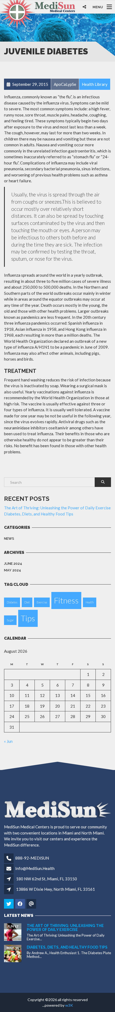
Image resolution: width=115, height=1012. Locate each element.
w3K (69, 1005)
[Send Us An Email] (31, 904)
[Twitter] (9, 904)
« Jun (8, 741)
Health (90, 602)
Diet (27, 602)
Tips (28, 618)
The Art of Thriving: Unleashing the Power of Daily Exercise (57, 507)
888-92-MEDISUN (32, 858)
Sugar (10, 620)
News (9, 539)
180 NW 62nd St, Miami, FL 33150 (46, 878)
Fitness (66, 600)
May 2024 (12, 570)
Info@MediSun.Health (35, 868)
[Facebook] (20, 904)
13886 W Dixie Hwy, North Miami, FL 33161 (55, 889)
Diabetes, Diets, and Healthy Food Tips (38, 513)
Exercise (42, 602)
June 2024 (13, 564)
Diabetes (12, 602)
